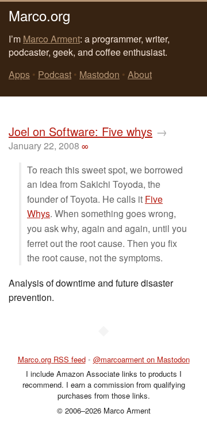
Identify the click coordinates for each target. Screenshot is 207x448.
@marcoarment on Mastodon (141, 359)
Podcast (54, 74)
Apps (19, 74)
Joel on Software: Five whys (80, 131)
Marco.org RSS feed (52, 359)
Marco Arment (51, 38)
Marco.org (39, 15)
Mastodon (99, 74)
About (140, 74)
